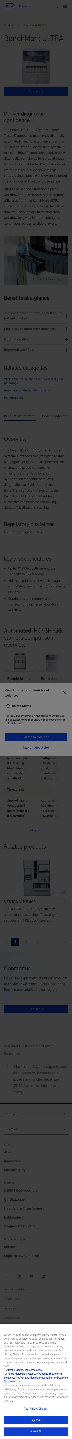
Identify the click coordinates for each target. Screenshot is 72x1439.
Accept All (36, 1431)
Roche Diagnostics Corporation (25, 1370)
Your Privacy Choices (36, 1409)
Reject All (36, 1420)
